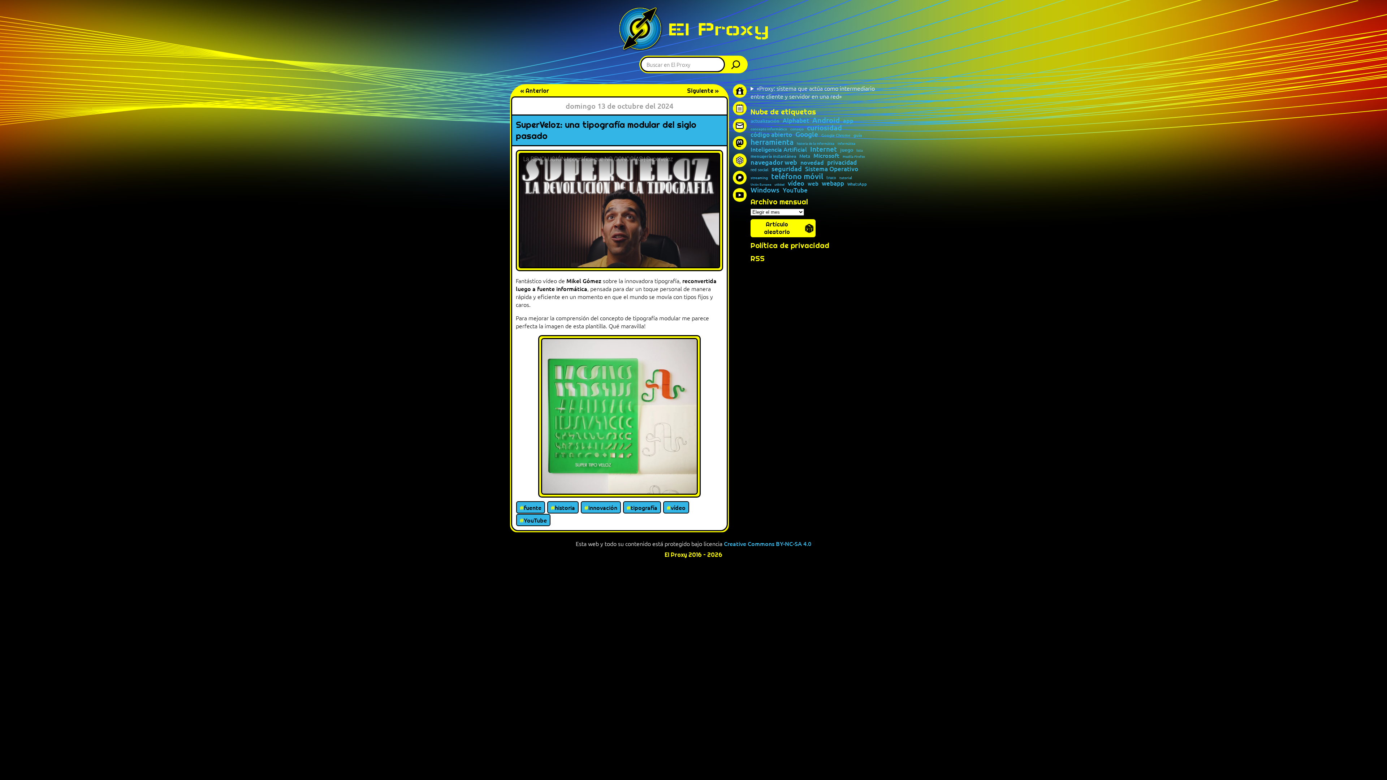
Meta (804, 156)
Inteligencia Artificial (779, 149)
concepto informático (769, 129)
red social (759, 170)
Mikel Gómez (583, 281)
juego (846, 149)
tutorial (845, 177)
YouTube (535, 520)
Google (806, 134)
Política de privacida (788, 245)
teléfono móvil (797, 176)
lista (859, 150)
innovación (602, 507)
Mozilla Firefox (854, 156)
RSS (758, 258)
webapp (833, 184)
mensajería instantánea (773, 156)
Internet (823, 149)
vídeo (678, 507)
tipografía (644, 507)
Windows (765, 190)
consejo (797, 129)
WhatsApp (857, 184)
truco (831, 178)
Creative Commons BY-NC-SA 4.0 (767, 543)
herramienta (772, 142)
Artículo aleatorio (777, 228)
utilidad (779, 184)
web (813, 183)
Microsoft (826, 156)
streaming (759, 177)
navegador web (774, 162)
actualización (765, 121)
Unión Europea (761, 184)
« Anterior (534, 91)
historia (565, 507)
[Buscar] (738, 64)
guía (858, 135)
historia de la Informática (815, 143)
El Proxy (718, 29)
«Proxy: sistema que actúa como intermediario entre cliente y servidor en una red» (813, 92)
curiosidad (824, 127)
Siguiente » (703, 91)
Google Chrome (835, 135)
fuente (532, 507)
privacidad (842, 163)
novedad (812, 162)
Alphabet (796, 121)
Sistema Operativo (831, 169)
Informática (846, 143)
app (848, 120)
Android (826, 120)
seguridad (787, 168)
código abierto (771, 135)
